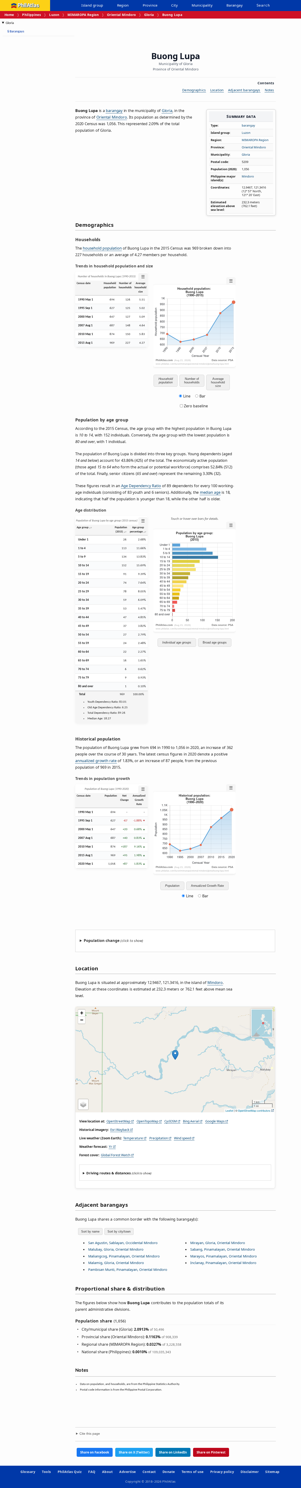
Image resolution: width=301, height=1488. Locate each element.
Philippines (31, 14)
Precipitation (158, 1138)
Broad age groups (215, 642)
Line (186, 396)
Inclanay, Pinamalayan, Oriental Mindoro (223, 1262)
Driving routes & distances (108, 1173)
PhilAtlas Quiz (70, 1471)
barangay (248, 125)
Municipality (202, 5)
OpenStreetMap (118, 1121)
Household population (165, 380)
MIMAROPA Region (83, 14)
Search (263, 5)
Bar (202, 396)
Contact (149, 1471)
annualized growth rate (96, 760)
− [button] (81, 1020)
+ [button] (81, 1013)
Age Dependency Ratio (141, 485)
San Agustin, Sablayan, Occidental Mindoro (123, 1242)
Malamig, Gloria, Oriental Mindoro (116, 1262)
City (174, 5)
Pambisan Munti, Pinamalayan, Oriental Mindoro (127, 1269)
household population (102, 248)
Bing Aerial (191, 1121)
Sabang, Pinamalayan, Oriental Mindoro (222, 1249)
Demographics (194, 90)
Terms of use (193, 1471)
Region (123, 5)
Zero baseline (195, 406)
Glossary (27, 1471)
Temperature (133, 1138)
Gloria (149, 14)
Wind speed (182, 1138)
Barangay (234, 5)
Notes (269, 90)
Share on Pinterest (211, 1452)
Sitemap (272, 1471)
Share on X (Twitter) (134, 1452)
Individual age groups (176, 642)
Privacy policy (222, 1471)
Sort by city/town (119, 1231)
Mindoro (248, 176)
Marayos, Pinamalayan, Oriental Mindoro (223, 1256)
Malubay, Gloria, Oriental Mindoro (115, 1249)
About (107, 1471)
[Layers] (83, 1104)
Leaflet (229, 1110)
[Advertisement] (23, 110)
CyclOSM (170, 1121)
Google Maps (215, 1121)
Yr (110, 1147)
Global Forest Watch (115, 1155)
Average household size (218, 382)
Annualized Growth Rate (207, 885)
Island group (92, 5)
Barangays (15, 31)
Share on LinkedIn (173, 1452)
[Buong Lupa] (175, 1055)
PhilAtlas (28, 5)
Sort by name (90, 1231)
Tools (46, 1471)
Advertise (127, 1471)
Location (217, 90)
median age (210, 492)
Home (9, 14)
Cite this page (89, 1433)
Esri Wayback (119, 1130)
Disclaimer (250, 1471)
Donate (168, 1471)
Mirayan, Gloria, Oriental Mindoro (217, 1242)
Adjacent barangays (244, 90)
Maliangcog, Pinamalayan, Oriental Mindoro (124, 1256)
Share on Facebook (94, 1452)
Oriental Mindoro (121, 14)
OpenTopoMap (147, 1121)
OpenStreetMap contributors (254, 1110)
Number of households (192, 380)
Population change (101, 940)
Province (150, 5)
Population (172, 885)
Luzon (54, 14)
